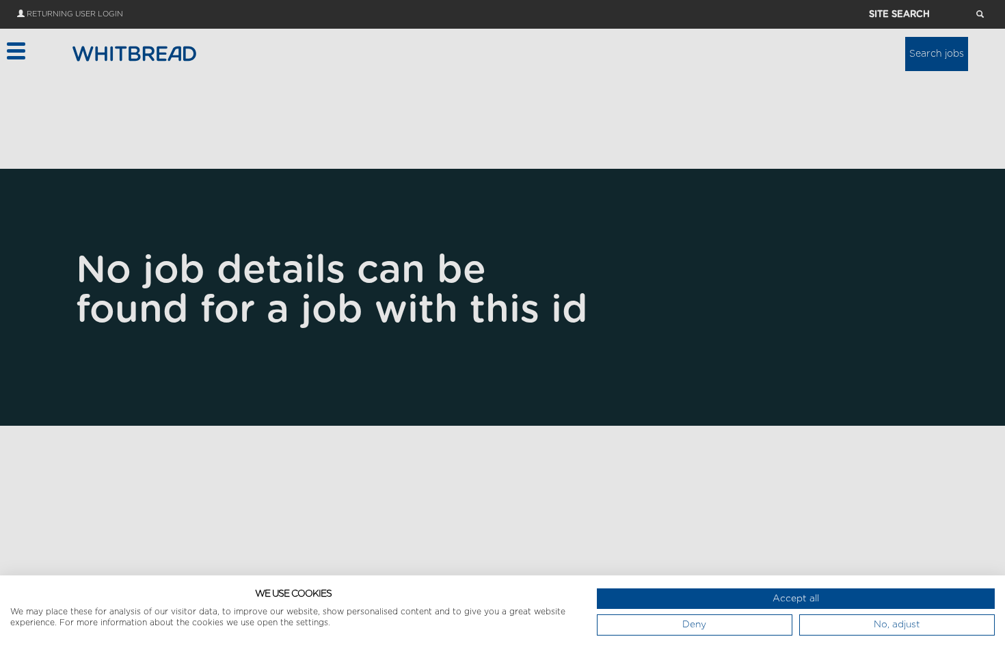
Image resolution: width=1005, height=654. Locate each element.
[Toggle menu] (15, 50)
